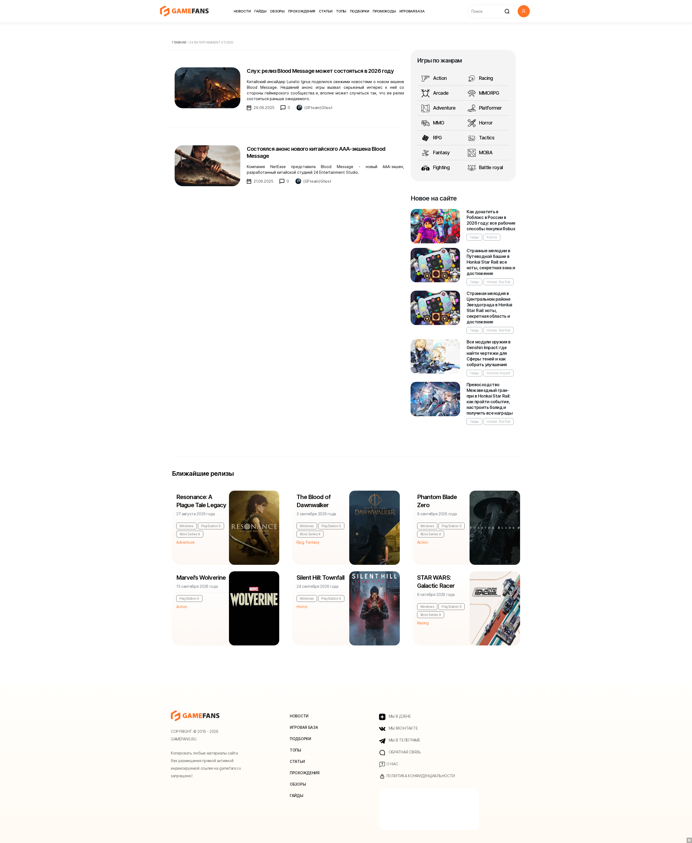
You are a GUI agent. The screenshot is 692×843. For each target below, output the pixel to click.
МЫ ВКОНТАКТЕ (403, 728)
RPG (437, 137)
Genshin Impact (498, 373)
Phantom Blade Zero (437, 501)
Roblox (492, 237)
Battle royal (490, 167)
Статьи (325, 11)
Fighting (441, 167)
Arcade (440, 93)
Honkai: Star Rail (498, 282)
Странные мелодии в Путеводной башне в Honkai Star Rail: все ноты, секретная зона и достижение (491, 262)
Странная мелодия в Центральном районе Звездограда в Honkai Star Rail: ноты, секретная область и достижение (489, 307)
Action (439, 78)
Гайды (260, 11)
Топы (341, 11)
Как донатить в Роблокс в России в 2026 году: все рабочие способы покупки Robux (491, 220)
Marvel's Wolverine (201, 577)
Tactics (486, 137)
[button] (524, 11)
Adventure (443, 108)
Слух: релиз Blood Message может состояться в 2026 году (320, 71)
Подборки (359, 11)
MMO (438, 123)
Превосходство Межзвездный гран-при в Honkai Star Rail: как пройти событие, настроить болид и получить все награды (490, 399)
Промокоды (384, 11)
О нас (391, 764)
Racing (485, 78)
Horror (485, 123)
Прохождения (301, 11)
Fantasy (441, 152)
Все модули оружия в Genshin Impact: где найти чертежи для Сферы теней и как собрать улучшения (489, 353)
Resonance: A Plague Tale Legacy (201, 501)
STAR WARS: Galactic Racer (436, 581)
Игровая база (412, 11)
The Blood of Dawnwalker (313, 501)
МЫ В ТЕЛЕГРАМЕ (404, 740)
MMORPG (488, 93)
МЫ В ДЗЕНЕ (399, 716)
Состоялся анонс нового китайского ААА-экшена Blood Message (316, 152)
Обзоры (277, 11)
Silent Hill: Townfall (320, 577)
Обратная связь (404, 752)
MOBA (485, 152)
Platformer (490, 108)
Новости (242, 11)
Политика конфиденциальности (420, 775)
